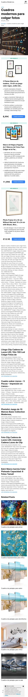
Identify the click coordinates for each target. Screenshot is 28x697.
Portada (3, 23)
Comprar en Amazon (18, 116)
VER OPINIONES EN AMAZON (9, 376)
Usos (2, 7)
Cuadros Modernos (7, 2)
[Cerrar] (23, 686)
